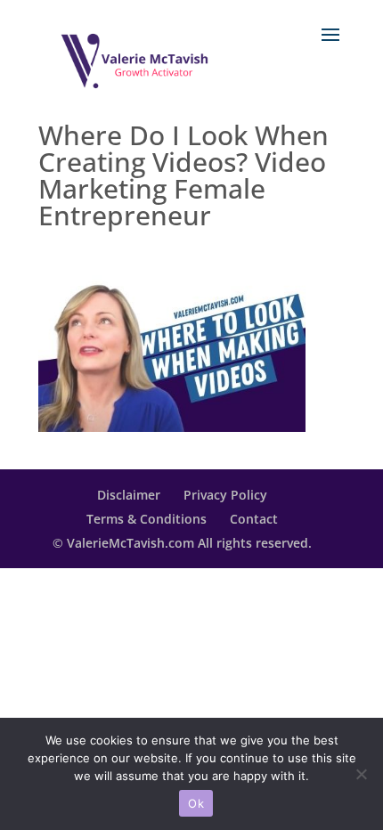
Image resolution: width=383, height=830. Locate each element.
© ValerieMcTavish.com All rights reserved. (182, 542)
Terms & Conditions (146, 518)
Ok (196, 803)
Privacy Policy (225, 494)
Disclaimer (128, 494)
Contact (254, 518)
